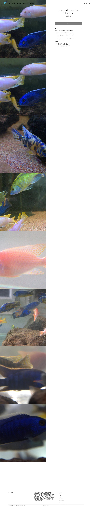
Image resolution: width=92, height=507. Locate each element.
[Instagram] (10, 492)
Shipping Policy (61, 502)
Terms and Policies (46, 505)
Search (60, 495)
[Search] (84, 3)
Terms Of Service (61, 500)
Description (57, 28)
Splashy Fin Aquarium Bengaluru (14, 505)
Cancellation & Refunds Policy (63, 503)
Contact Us (60, 497)
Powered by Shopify (22, 505)
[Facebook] (8, 492)
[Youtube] (12, 492)
